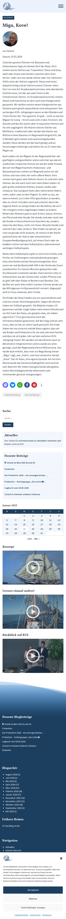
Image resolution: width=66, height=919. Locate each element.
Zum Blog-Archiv (12, 825)
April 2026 (10, 784)
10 (42, 520)
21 (16, 529)
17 (42, 524)
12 (59, 520)
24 (42, 529)
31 (42, 533)
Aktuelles (10, 847)
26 (59, 529)
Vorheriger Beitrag (12, 395)
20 (7, 529)
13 (7, 524)
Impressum (47, 915)
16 (33, 524)
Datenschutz (35, 915)
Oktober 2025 (12, 804)
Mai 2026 (10, 781)
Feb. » (37, 538)
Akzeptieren (33, 890)
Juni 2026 (10, 777)
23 (33, 529)
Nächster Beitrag (32, 395)
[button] (61, 858)
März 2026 (10, 787)
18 (50, 524)
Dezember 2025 (13, 798)
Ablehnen (33, 899)
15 (24, 524)
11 (50, 520)
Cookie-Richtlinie (21, 915)
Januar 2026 (11, 794)
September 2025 (14, 808)
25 (50, 529)
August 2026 (11, 774)
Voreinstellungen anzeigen (33, 907)
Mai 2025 (10, 811)
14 (16, 524)
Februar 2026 (12, 791)
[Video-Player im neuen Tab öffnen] (33, 568)
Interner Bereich (13, 850)
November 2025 (13, 801)
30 (33, 533)
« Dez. (29, 538)
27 (7, 533)
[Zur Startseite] (27, 6)
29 (24, 533)
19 (59, 524)
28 (16, 533)
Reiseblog (8, 18)
